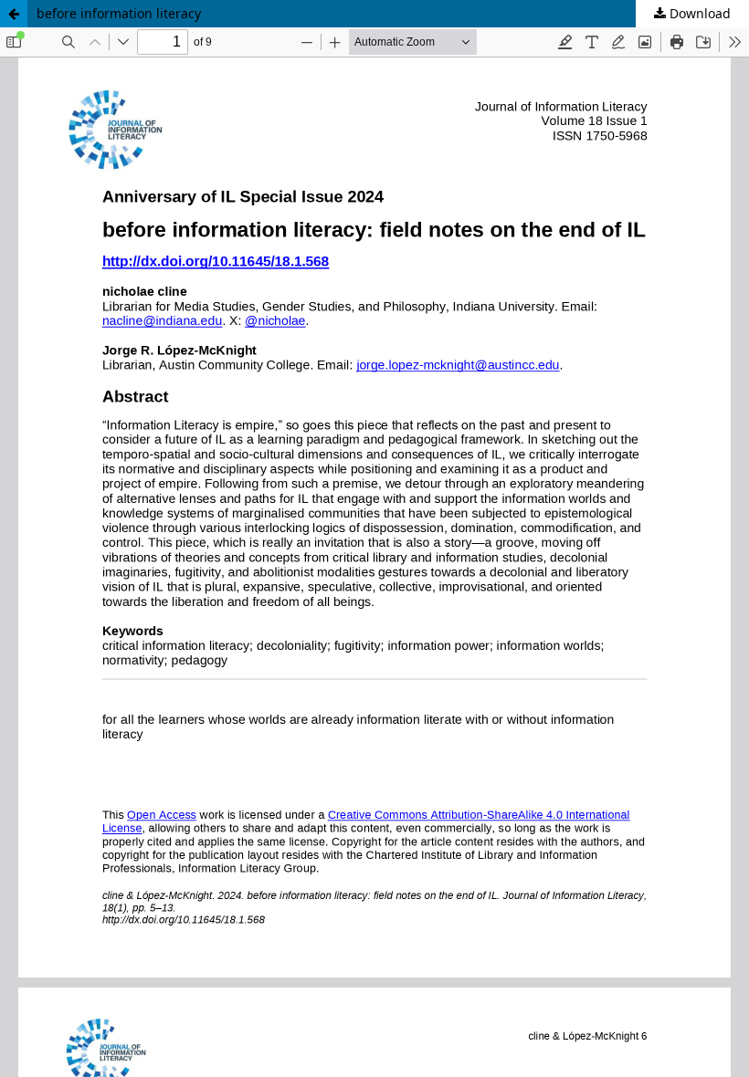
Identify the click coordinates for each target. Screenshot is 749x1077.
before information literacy (119, 13)
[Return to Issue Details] (13, 13)
